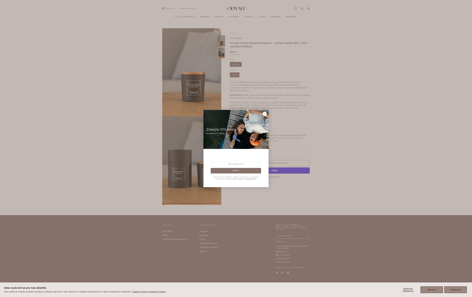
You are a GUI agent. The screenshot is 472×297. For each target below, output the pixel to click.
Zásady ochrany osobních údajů (149, 292)
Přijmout (432, 290)
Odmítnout (455, 290)
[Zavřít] (264, 114)
